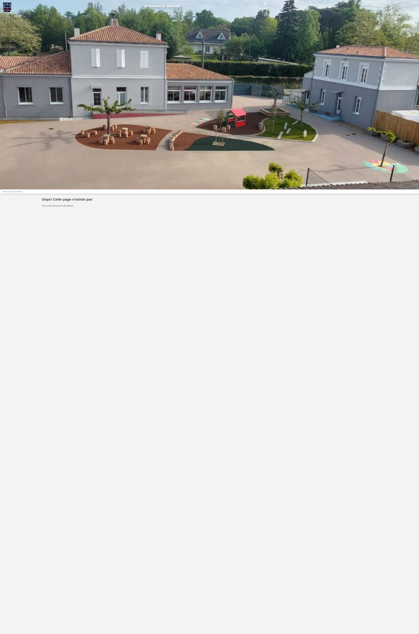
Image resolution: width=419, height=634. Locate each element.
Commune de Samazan (163, 6)
